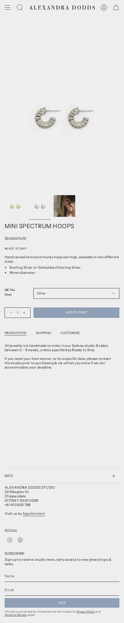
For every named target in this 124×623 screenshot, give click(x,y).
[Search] (20, 7)
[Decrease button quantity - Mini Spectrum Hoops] (10, 312)
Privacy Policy (85, 611)
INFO (9, 476)
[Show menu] (7, 7)
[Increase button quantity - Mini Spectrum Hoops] (25, 312)
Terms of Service (16, 614)
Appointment (33, 513)
